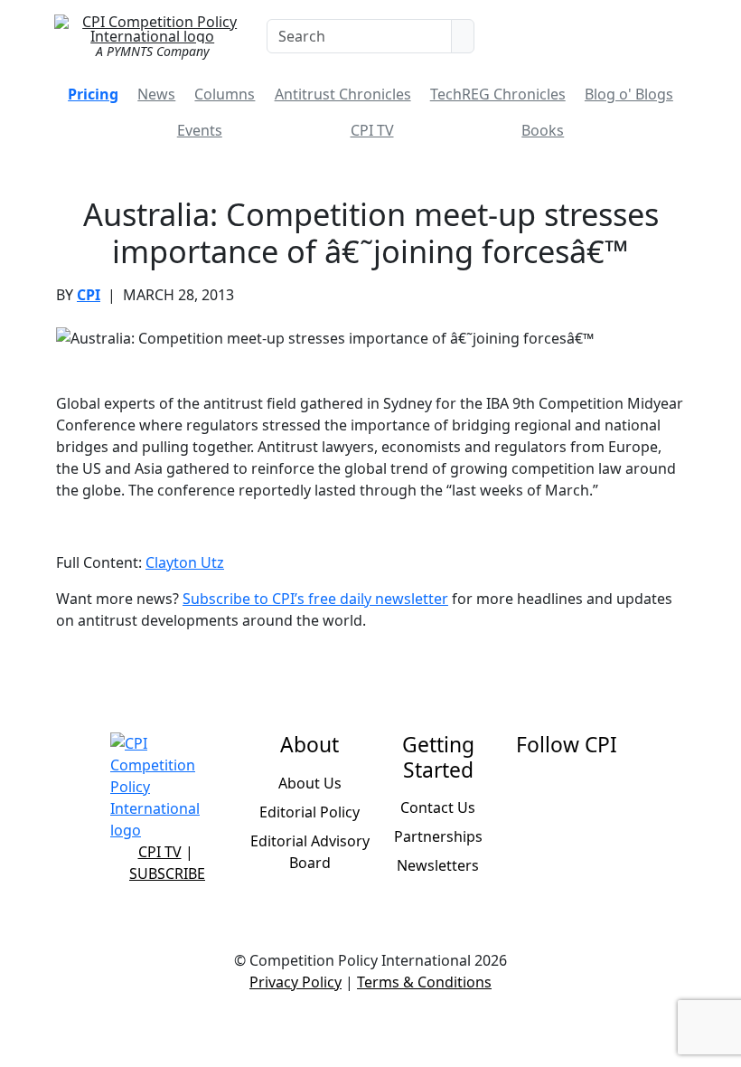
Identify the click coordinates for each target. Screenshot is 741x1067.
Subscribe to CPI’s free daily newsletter (315, 599)
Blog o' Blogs (629, 94)
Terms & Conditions (424, 982)
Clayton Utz (184, 562)
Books (542, 130)
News (156, 94)
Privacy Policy (295, 982)
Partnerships (438, 836)
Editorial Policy (309, 812)
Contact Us (437, 807)
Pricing (93, 94)
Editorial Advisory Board (310, 852)
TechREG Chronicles (498, 94)
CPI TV (372, 130)
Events (199, 130)
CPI (88, 295)
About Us (310, 783)
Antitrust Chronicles (343, 94)
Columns (224, 94)
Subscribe (167, 873)
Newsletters (438, 865)
